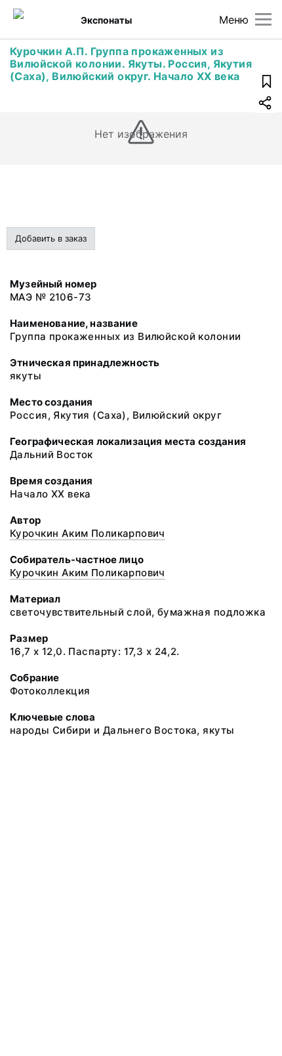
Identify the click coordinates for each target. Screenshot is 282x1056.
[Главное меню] (263, 19)
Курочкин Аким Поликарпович (87, 533)
